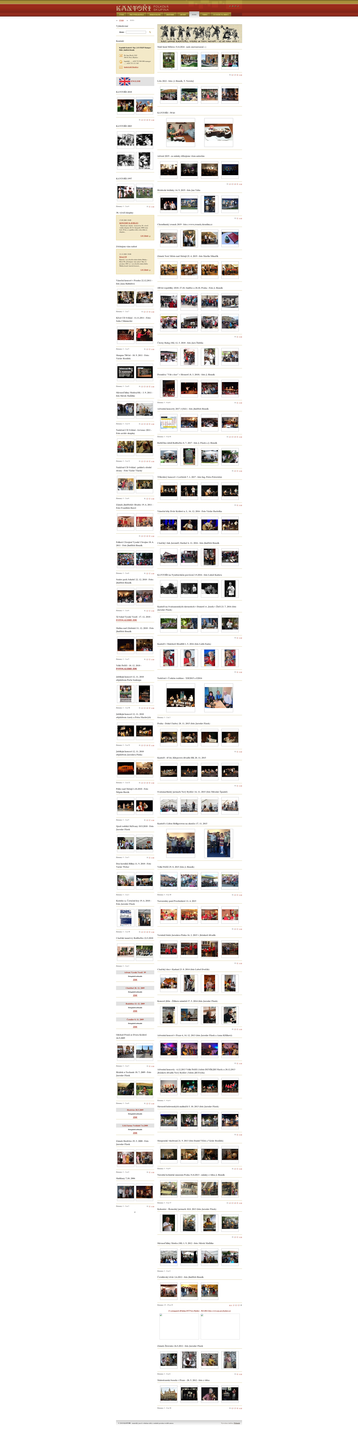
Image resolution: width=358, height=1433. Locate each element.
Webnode (237, 1423)
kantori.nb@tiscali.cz (131, 67)
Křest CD (123, 257)
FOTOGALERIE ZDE (126, 620)
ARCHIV (183, 14)
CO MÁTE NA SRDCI (220, 14)
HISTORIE (170, 14)
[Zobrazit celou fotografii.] (168, 60)
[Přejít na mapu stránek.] (233, 6)
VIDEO (204, 14)
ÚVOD (121, 14)
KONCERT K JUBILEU (128, 223)
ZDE (135, 995)
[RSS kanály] (238, 6)
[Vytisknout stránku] (235, 6)
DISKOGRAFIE (155, 14)
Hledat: (121, 32)
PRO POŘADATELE (137, 14)
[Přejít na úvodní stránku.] (142, 10)
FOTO (194, 14)
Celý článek (144, 236)
